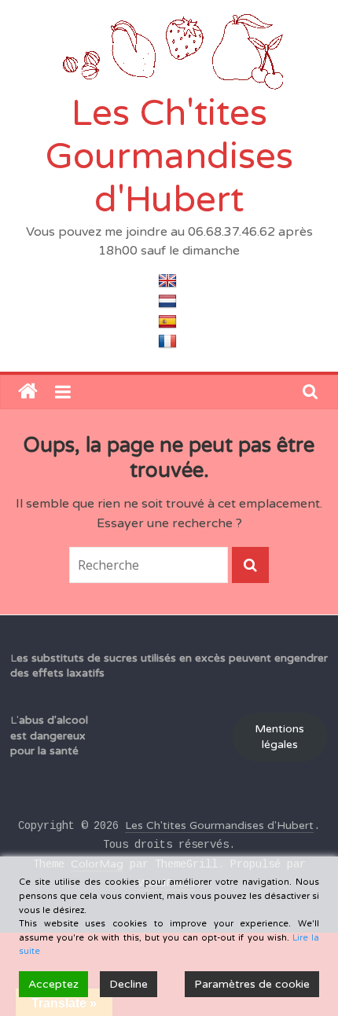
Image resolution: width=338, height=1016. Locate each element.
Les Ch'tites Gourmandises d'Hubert (169, 157)
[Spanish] (169, 321)
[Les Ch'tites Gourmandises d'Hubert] (28, 392)
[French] (169, 341)
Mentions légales (279, 736)
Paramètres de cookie (252, 984)
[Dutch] (169, 301)
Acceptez (53, 984)
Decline (128, 984)
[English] (169, 281)
